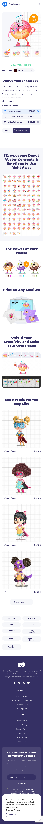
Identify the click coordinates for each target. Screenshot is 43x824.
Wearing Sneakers (11, 647)
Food (31, 625)
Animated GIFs (21, 705)
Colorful (11, 618)
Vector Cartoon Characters (21, 700)
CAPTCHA (21, 784)
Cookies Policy (21, 733)
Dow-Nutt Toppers (21, 65)
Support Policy (21, 729)
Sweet (11, 638)
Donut (11, 625)
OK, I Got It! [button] (12, 815)
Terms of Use (21, 737)
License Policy (21, 721)
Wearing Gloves (31, 639)
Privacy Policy (21, 725)
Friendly (11, 631)
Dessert (31, 618)
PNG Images (21, 696)
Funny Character (32, 631)
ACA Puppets (21, 709)
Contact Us (21, 741)
